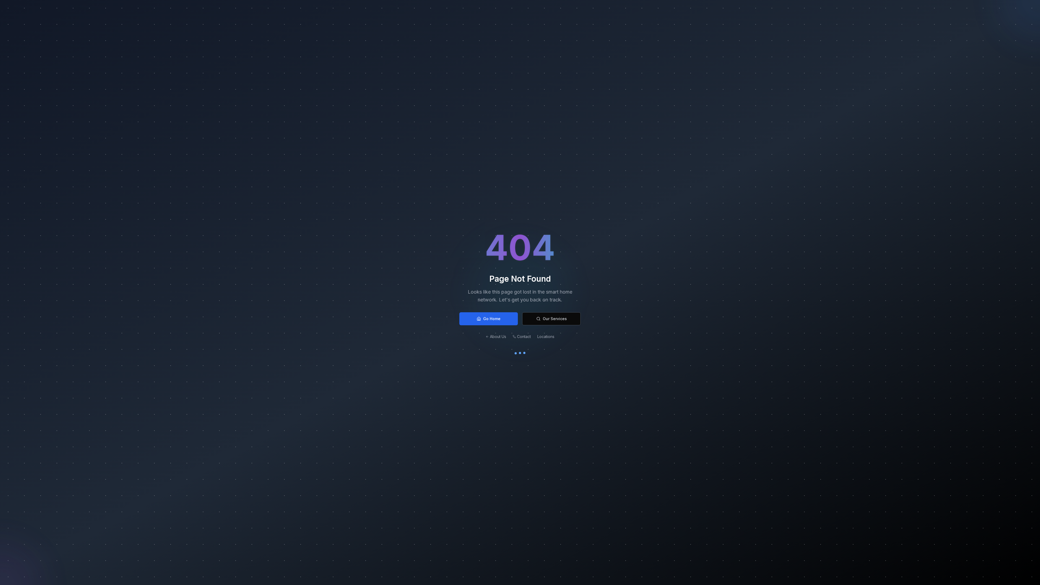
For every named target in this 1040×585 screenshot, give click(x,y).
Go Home (491, 318)
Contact (524, 336)
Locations (545, 336)
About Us (498, 336)
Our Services (555, 318)
